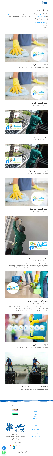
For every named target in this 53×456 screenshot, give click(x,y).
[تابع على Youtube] (10, 445)
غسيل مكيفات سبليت (35, 436)
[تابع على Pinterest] (7, 445)
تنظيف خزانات (29, 389)
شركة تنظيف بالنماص (39, 103)
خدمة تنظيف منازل (28, 67)
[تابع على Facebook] (16, 447)
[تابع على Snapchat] (13, 445)
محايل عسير (21, 67)
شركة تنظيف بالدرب (40, 137)
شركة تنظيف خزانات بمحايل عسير (35, 387)
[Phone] (4, 448)
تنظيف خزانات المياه (35, 429)
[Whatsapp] (4, 452)
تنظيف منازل (10, 14)
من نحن (35, 409)
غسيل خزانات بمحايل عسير (42, 28)
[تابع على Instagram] (23, 445)
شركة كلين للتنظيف (44, 394)
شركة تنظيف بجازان (40, 345)
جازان (23, 347)
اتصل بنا (35, 416)
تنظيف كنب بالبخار (35, 433)
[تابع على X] (16, 445)
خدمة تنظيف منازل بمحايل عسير (41, 22)
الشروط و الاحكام (35, 413)
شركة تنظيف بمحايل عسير (38, 301)
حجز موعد (35, 418)
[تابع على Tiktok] (20, 445)
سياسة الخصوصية (35, 414)
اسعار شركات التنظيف (40, 16)
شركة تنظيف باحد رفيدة (39, 209)
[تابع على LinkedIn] (14, 447)
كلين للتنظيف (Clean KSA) (38, 67)
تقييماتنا (35, 411)
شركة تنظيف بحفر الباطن (38, 258)
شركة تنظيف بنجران (40, 65)
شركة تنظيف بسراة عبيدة (38, 171)
